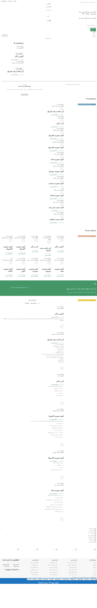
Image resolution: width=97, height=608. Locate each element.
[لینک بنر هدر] (48, 304)
